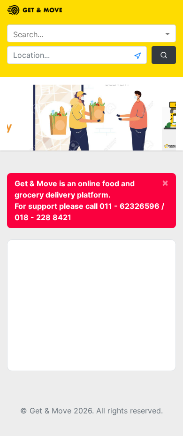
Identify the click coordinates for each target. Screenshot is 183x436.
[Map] (91, 305)
